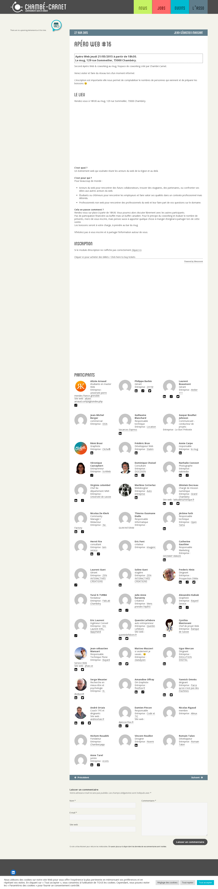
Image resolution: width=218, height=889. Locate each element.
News (143, 8)
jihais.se (89, 665)
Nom (73, 800)
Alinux (194, 713)
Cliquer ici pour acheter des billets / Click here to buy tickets (104, 257)
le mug (194, 449)
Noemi (150, 741)
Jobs (161, 8)
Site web (74, 824)
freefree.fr (140, 688)
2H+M (150, 386)
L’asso (198, 8)
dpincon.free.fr (126, 722)
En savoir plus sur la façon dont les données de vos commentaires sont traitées (137, 846)
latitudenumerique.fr (183, 499)
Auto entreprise (143, 492)
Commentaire (148, 800)
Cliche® (106, 449)
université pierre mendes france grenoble (90, 394)
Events (180, 8)
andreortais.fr (97, 719)
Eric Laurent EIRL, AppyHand (98, 628)
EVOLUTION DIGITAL (185, 658)
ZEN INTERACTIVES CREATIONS (98, 578)
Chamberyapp (97, 744)
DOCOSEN (140, 471)
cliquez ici (136, 249)
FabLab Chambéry (100, 602)
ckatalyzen (140, 659)
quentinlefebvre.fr (128, 634)
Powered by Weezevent (193, 261)
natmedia (184, 471)
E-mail (73, 812)
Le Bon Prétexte (183, 429)
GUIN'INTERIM (126, 527)
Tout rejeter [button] (187, 882)
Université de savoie (100, 496)
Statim (150, 449)
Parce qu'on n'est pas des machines (189, 688)
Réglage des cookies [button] (167, 882)
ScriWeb (106, 471)
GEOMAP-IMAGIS (172, 555)
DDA (104, 423)
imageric (151, 547)
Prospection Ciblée (188, 578)
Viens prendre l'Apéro (143, 605)
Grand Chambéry (188, 495)
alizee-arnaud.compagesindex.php (88, 400)
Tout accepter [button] (205, 882)
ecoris (105, 760)
